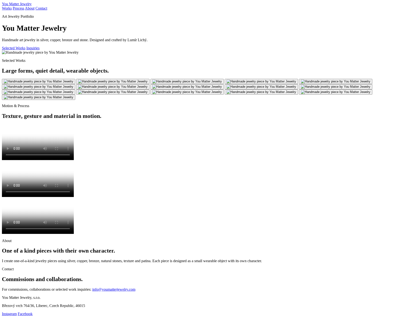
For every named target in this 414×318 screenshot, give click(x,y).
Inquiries (33, 48)
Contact (41, 8)
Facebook (25, 314)
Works (7, 8)
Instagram (9, 314)
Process (18, 8)
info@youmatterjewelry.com (113, 289)
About (29, 8)
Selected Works (13, 48)
